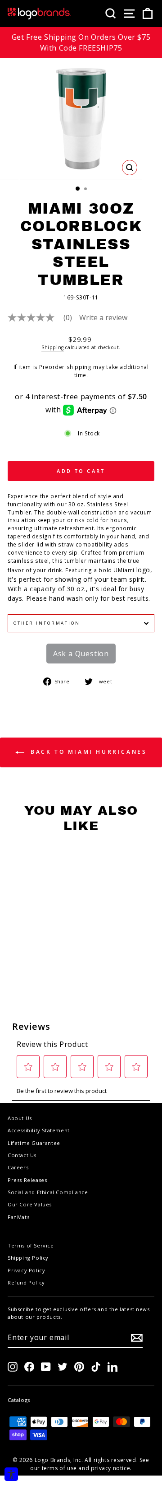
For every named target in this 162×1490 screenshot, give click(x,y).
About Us (20, 1118)
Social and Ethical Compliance (48, 1192)
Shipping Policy (28, 1257)
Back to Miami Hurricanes (87, 752)
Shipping (52, 347)
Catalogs (19, 1400)
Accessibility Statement (39, 1130)
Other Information (47, 623)
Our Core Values (30, 1204)
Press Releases (27, 1180)
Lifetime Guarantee (34, 1143)
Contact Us (22, 1155)
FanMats (18, 1217)
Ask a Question (81, 654)
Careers (18, 1167)
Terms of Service (31, 1245)
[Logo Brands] (39, 13)
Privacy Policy (26, 1270)
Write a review (103, 317)
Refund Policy (26, 1282)
